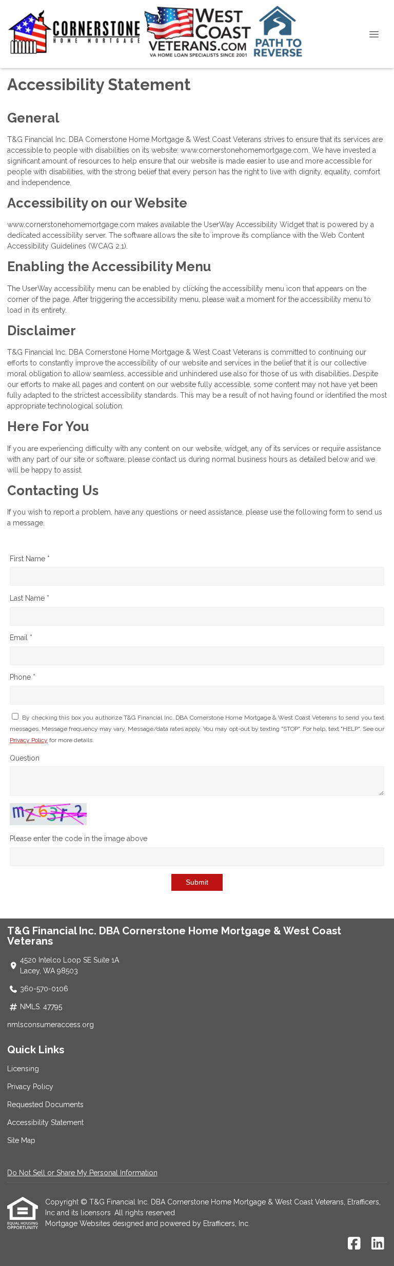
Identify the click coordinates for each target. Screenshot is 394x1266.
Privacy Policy (29, 740)
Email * (21, 638)
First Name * (30, 559)
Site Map (21, 1140)
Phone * (22, 677)
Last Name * (29, 598)
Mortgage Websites (78, 1223)
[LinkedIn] (378, 1244)
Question (25, 758)
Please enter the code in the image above (78, 838)
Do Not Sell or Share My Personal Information (82, 1173)
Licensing (23, 1069)
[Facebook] (354, 1244)
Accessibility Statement (45, 1122)
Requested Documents (45, 1104)
